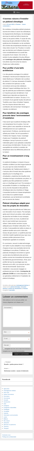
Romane (18, 24)
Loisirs (5, 417)
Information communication (11, 415)
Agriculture (6, 388)
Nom (5, 332)
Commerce (6, 396)
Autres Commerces (9, 394)
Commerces (7, 398)
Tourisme (6, 426)
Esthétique (6, 409)
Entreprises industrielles (10, 407)
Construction (7, 402)
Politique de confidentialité (9, 437)
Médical (6, 419)
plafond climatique (15, 287)
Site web (6, 345)
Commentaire (8, 307)
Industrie (6, 413)
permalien (12, 290)
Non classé (7, 421)
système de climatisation (14, 288)
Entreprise (6, 405)
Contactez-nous (6, 435)
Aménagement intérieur (22, 285)
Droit (5, 404)
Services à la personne (10, 424)
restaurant (6, 422)
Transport (6, 428)
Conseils (6, 400)
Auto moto (6, 392)
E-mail (5, 338)
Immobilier (6, 411)
